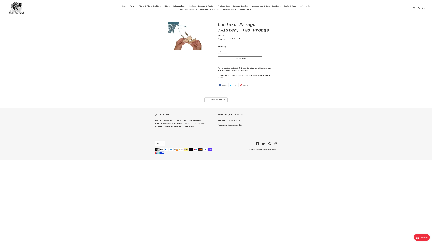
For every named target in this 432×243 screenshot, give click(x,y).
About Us (168, 121)
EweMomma (259, 149)
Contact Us (181, 121)
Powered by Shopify (270, 149)
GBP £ (159, 143)
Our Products (195, 121)
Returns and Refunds (195, 124)
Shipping (221, 39)
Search (158, 121)
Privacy (158, 127)
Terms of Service (173, 127)
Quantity (222, 47)
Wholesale (189, 127)
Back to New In (217, 100)
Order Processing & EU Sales (168, 124)
